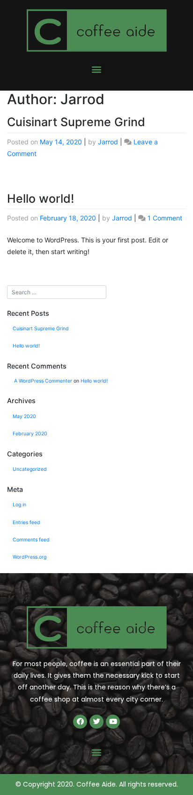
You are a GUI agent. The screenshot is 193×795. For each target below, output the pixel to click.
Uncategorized (30, 469)
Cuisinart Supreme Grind (76, 122)
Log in (19, 505)
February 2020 (30, 434)
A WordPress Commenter (43, 381)
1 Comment (165, 218)
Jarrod (108, 142)
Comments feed (31, 540)
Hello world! (40, 199)
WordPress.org (29, 557)
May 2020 (24, 416)
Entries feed (26, 522)
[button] (96, 69)
